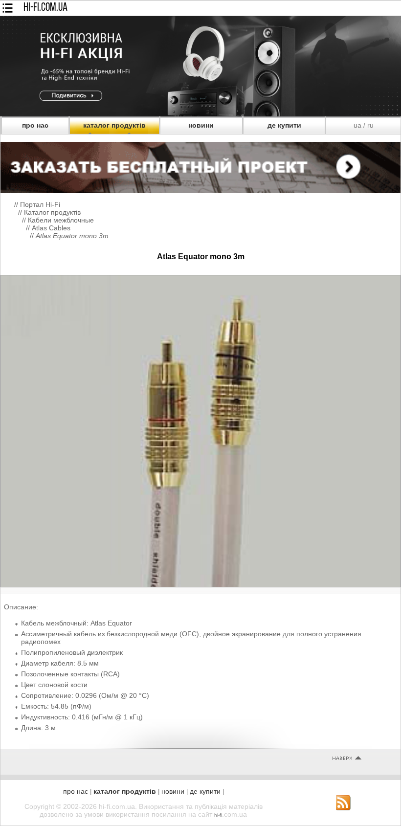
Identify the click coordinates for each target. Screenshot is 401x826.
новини (201, 125)
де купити (284, 125)
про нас (35, 125)
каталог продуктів (114, 125)
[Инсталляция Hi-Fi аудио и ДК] (200, 165)
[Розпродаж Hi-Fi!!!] (200, 114)
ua (357, 125)
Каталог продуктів (52, 212)
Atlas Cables (51, 228)
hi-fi (218, 815)
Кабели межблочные (61, 220)
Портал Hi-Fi (40, 204)
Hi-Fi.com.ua (45, 8)
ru (370, 125)
